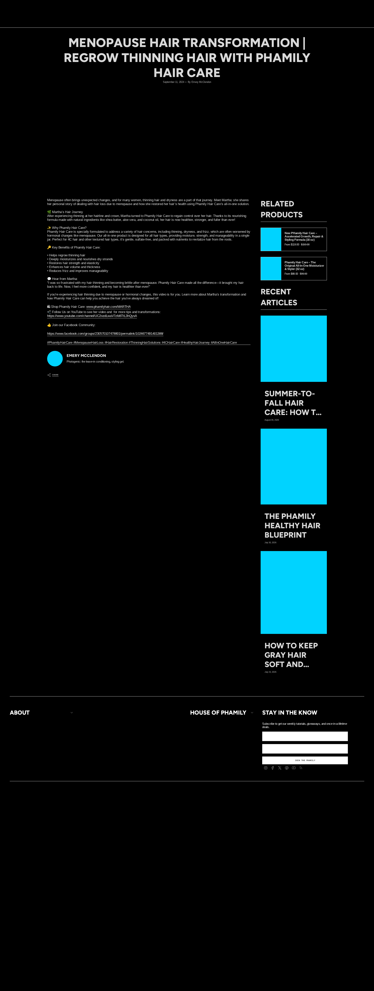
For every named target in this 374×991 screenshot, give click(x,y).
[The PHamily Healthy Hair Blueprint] (294, 466)
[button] (166, 18)
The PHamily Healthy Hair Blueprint (292, 525)
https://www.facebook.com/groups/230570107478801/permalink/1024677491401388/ (105, 333)
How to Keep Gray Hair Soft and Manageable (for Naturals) (291, 655)
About (20, 712)
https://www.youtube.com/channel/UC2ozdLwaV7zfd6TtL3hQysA (92, 316)
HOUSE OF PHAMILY (218, 712)
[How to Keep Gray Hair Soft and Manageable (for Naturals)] (294, 592)
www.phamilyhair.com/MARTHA (108, 307)
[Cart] (361, 18)
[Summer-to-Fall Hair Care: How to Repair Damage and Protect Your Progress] (294, 349)
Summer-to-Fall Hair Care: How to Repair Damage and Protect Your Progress (293, 403)
